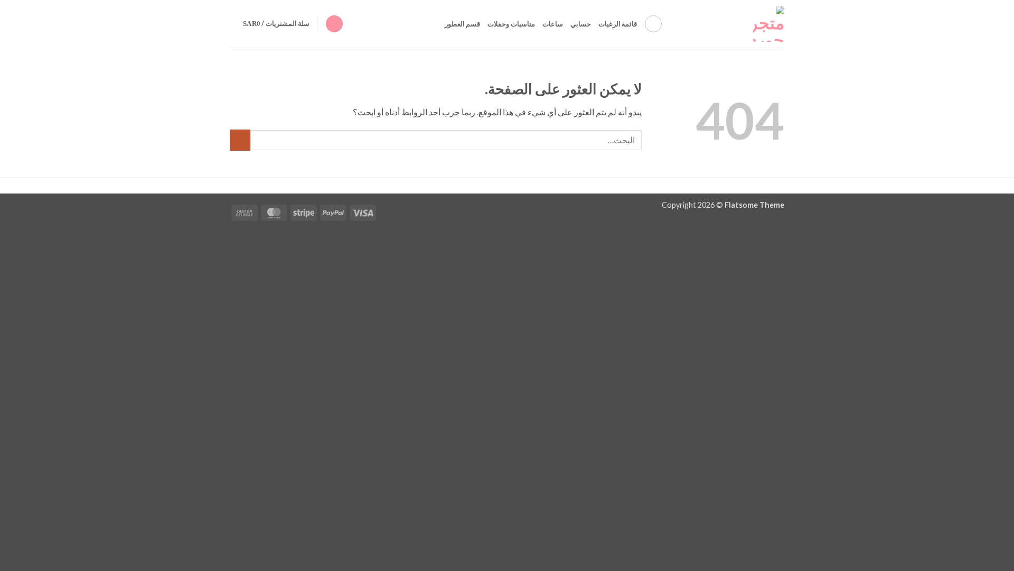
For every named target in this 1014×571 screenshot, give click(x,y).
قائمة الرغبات (617, 24)
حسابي (580, 24)
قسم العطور (462, 24)
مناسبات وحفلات (510, 24)
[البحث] (653, 23)
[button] (334, 24)
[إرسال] (240, 140)
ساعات (552, 24)
